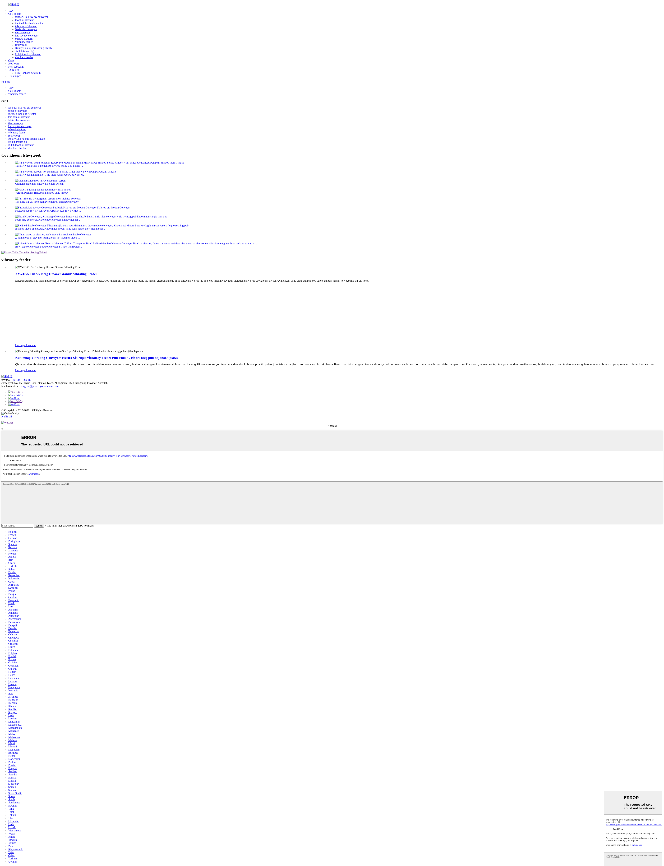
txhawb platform (24, 38)
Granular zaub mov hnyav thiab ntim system (39, 183)
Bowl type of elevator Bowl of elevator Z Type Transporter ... (48, 246)
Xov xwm (13, 63)
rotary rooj (21, 44)
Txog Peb (13, 69)
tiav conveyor (22, 32)
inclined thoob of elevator (29, 23)
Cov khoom (14, 13)
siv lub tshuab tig (24, 51)
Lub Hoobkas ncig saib (28, 72)
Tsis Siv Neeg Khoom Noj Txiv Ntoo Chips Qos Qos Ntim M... (50, 174)
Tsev (10, 10)
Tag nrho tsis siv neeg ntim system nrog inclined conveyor (47, 201)
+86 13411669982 (21, 379)
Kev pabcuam (16, 66)
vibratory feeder (24, 41)
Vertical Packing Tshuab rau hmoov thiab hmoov (41, 192)
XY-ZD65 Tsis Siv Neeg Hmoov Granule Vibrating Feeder (56, 274)
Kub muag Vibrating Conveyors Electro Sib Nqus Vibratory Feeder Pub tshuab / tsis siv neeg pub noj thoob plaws (96, 358)
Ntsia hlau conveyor (26, 29)
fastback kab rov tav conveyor (31, 16)
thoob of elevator (24, 19)
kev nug (19, 345)
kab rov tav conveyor (26, 35)
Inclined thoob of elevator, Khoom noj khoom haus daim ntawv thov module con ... (60, 228)
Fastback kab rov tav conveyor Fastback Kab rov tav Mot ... (48, 210)
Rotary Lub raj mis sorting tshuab (33, 47)
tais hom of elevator (26, 26)
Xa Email (6, 416)
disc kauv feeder (24, 57)
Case (11, 60)
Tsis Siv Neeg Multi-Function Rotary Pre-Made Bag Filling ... (49, 165)
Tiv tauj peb (14, 76)
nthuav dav (30, 345)
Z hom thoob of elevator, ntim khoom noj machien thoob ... (47, 237)
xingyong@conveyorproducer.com (39, 386)
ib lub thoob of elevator (28, 54)
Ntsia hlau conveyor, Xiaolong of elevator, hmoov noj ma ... (48, 219)
